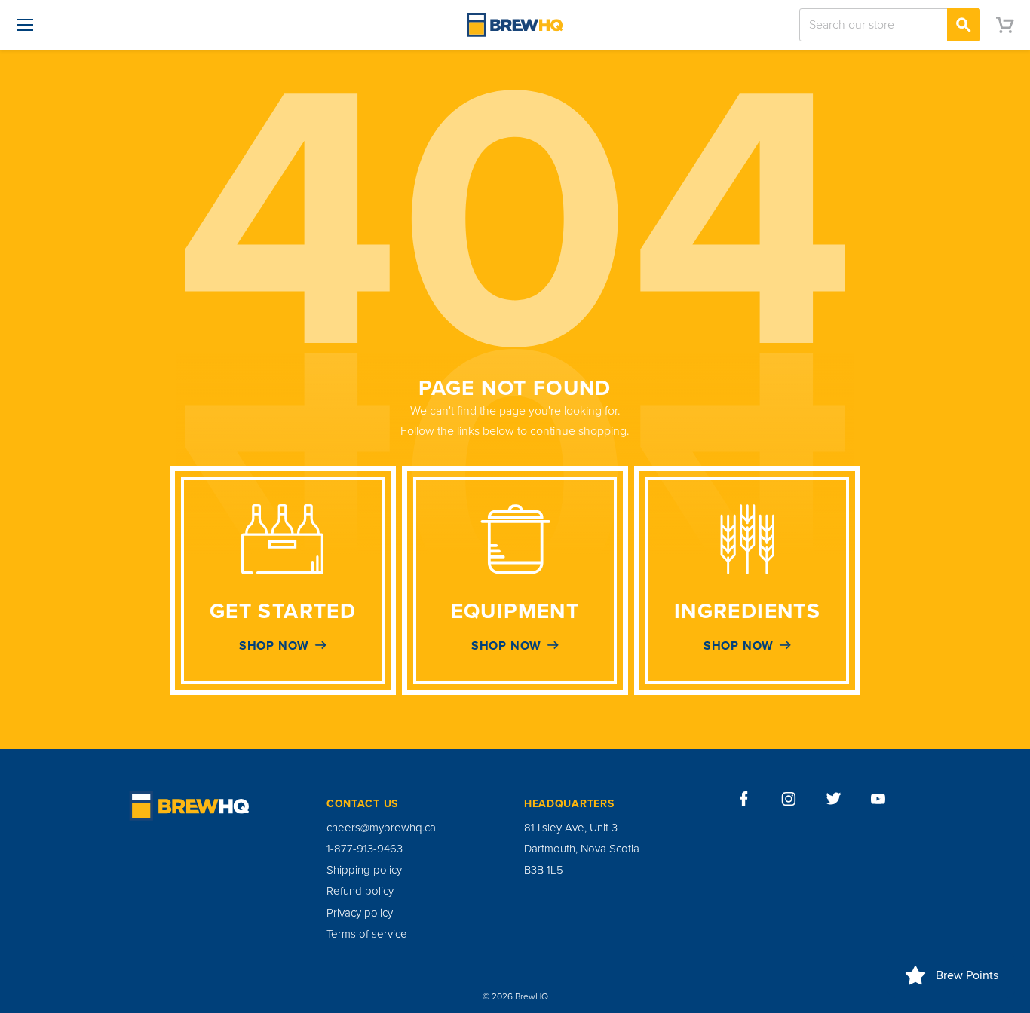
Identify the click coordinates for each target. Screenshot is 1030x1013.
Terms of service (366, 934)
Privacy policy (359, 913)
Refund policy (360, 891)
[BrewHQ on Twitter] (833, 798)
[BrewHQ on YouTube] (878, 798)
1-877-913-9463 (364, 848)
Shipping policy (364, 870)
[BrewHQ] (515, 25)
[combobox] (889, 24)
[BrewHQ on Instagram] (788, 798)
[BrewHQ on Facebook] (744, 798)
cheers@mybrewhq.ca (381, 827)
